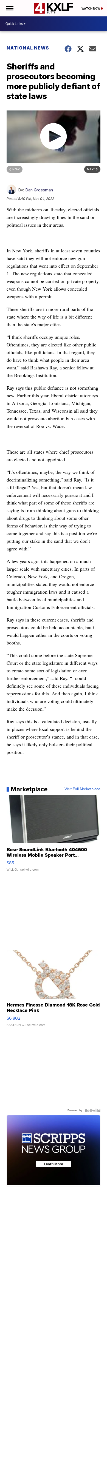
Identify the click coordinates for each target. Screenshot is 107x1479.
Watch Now (91, 8)
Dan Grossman (39, 189)
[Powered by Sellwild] (92, 1110)
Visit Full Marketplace (82, 789)
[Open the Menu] (9, 8)
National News (28, 48)
